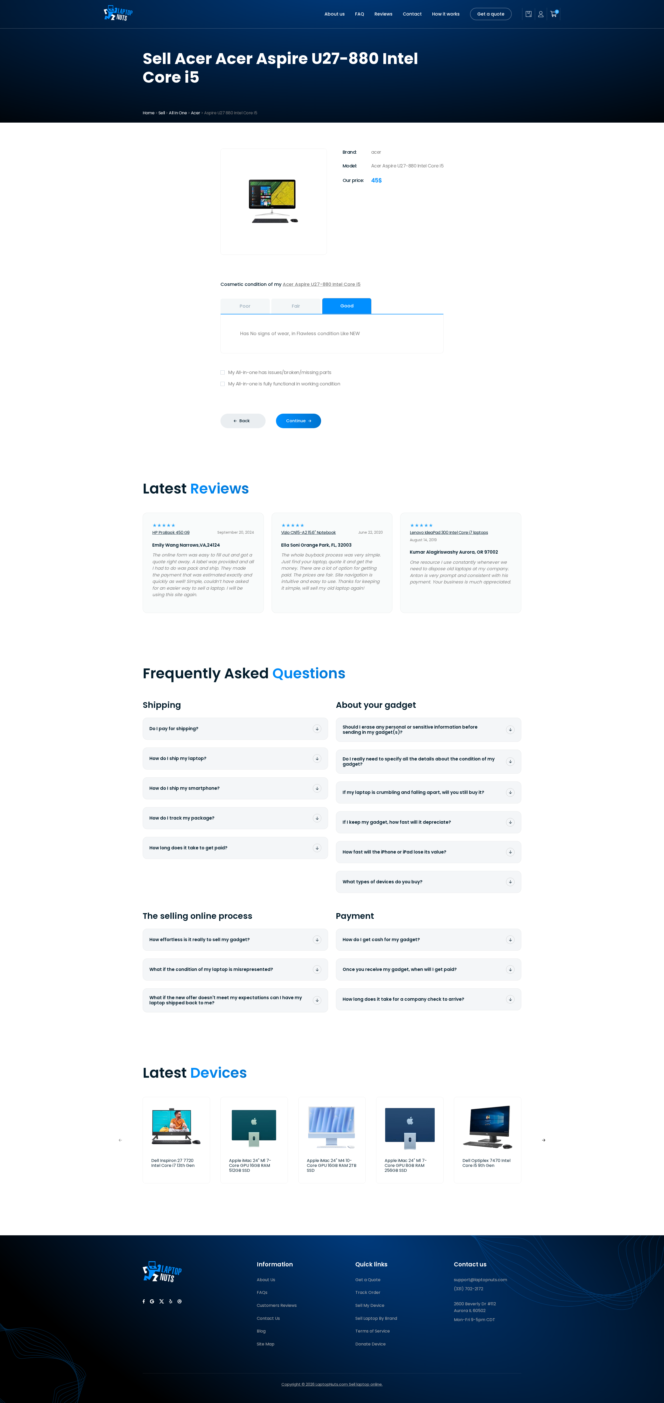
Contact (412, 14)
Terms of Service (372, 1331)
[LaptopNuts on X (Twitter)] (161, 1301)
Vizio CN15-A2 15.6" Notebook (308, 532)
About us (334, 14)
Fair (296, 306)
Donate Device (370, 1344)
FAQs (262, 1292)
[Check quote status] (528, 14)
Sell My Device (369, 1305)
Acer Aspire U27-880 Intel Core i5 (322, 284)
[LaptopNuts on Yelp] (170, 1301)
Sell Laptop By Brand (376, 1318)
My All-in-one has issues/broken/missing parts (279, 372)
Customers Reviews (277, 1305)
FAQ (359, 14)
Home (148, 113)
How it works (446, 14)
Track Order (368, 1292)
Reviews (383, 14)
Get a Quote (368, 1280)
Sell (161, 113)
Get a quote (490, 14)
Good (347, 305)
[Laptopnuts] (118, 19)
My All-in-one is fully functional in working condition (284, 383)
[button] (543, 1140)
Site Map (265, 1344)
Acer (195, 113)
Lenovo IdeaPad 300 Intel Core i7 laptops (449, 532)
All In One (178, 113)
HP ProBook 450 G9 (171, 532)
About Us (266, 1280)
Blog (261, 1331)
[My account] (541, 14)
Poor (245, 306)
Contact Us (268, 1318)
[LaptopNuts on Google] (152, 1301)
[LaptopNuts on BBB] (179, 1301)
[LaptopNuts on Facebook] (144, 1301)
